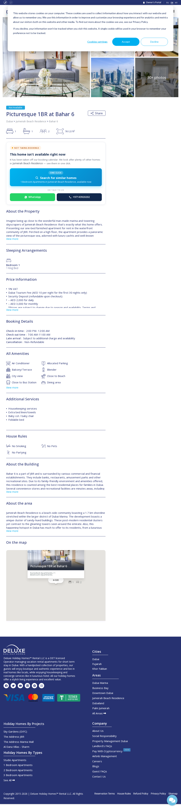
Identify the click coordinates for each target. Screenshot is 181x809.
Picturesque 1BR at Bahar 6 (48, 566)
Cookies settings (97, 41)
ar (176, 3)
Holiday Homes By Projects (24, 724)
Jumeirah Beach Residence (31, 121)
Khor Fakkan (99, 668)
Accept (126, 41)
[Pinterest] (34, 685)
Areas (96, 675)
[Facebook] (6, 685)
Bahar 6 (53, 121)
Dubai (9, 121)
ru (167, 3)
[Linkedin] (27, 685)
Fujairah (97, 664)
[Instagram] (41, 685)
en (172, 3)
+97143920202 (81, 197)
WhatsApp (34, 197)
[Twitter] (13, 685)
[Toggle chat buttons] (172, 800)
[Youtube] (20, 685)
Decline (154, 41)
